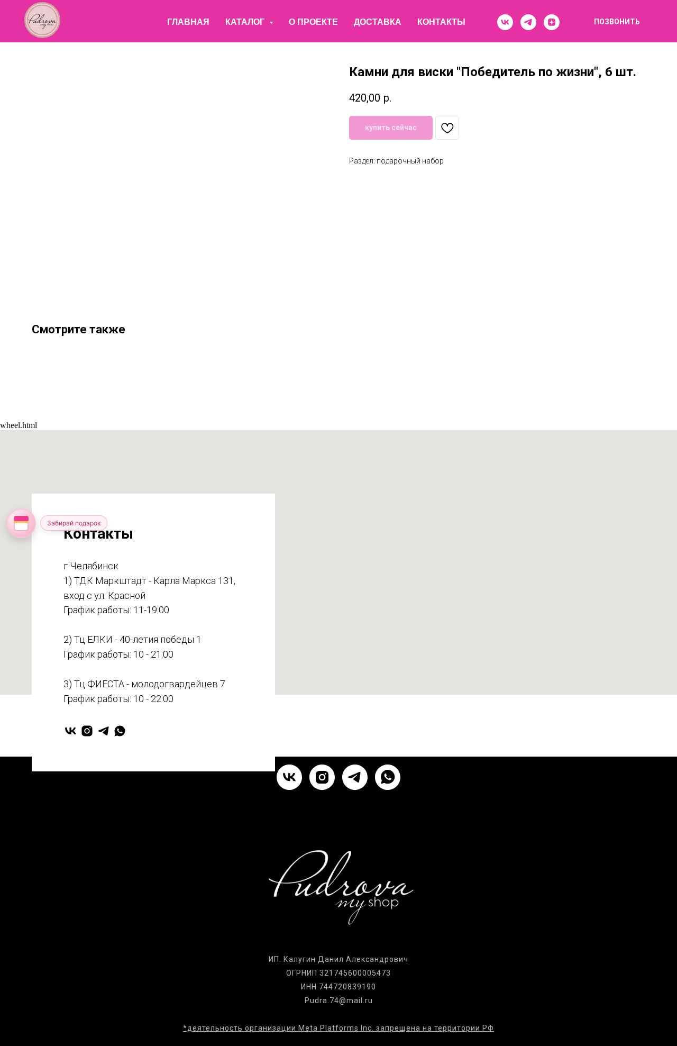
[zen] (552, 22)
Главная (188, 21)
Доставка (377, 21)
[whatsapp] (119, 731)
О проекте (313, 21)
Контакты (441, 21)
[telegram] (528, 22)
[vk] (505, 22)
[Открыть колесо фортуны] (21, 523)
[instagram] (87, 731)
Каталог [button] (246, 21)
